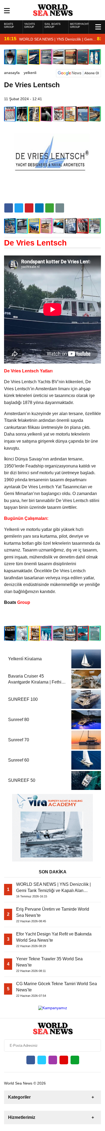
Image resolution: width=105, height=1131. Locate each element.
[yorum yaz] (59, 208)
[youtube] (64, 1060)
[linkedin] (29, 208)
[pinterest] (39, 208)
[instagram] (52, 1060)
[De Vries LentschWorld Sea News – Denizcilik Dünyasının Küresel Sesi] (52, 10)
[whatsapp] (75, 1060)
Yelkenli (30, 72)
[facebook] (8, 208)
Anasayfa (12, 72)
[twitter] (18, 208)
